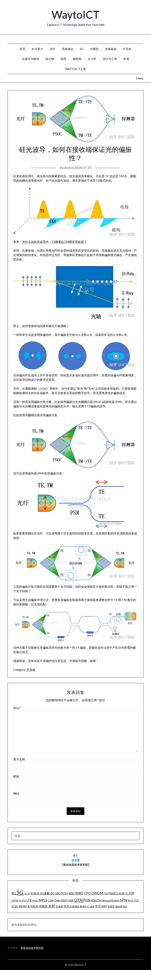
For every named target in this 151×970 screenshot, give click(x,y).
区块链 (59, 906)
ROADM (96, 900)
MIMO (35, 900)
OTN (78, 900)
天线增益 (74, 906)
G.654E (120, 893)
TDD (136, 900)
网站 (16, 793)
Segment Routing (110, 900)
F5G (105, 893)
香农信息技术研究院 (32, 947)
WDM (23, 906)
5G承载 (45, 893)
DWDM (97, 893)
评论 (17, 708)
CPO (87, 893)
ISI (20, 900)
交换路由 (110, 48)
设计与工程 (110, 58)
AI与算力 (37, 48)
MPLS (42, 900)
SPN (123, 900)
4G (13, 893)
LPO (24, 900)
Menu (143, 39)
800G (79, 893)
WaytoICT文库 (75, 69)
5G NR (27, 893)
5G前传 (34, 893)
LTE (29, 900)
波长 (92, 906)
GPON (14, 900)
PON (86, 900)
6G (82, 48)
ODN (50, 900)
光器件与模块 (30, 58)
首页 (22, 48)
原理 (63, 58)
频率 (125, 906)
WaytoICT (75, 14)
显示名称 (19, 759)
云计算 (92, 58)
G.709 (129, 893)
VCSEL (14, 906)
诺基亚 (111, 906)
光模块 (43, 906)
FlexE (112, 893)
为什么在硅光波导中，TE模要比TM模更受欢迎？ (54, 241)
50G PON (61, 893)
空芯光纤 (101, 906)
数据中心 (84, 906)
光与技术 (32, 906)
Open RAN (60, 900)
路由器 (118, 906)
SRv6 (130, 900)
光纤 (52, 48)
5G (20, 892)
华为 (66, 906)
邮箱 (16, 776)
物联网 (77, 58)
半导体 (127, 48)
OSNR (70, 900)
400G (71, 893)
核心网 (49, 58)
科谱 (126, 58)
